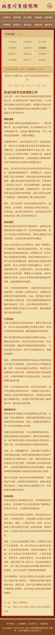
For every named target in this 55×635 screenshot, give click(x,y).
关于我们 (10, 624)
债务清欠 (27, 25)
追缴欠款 (27, 54)
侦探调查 (49, 17)
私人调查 (27, 17)
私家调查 (17, 17)
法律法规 (38, 25)
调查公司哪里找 (20, 602)
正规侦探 (38, 17)
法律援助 (22, 624)
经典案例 (42, 54)
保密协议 (44, 624)
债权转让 (49, 25)
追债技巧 (17, 25)
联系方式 (33, 624)
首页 (22, 69)
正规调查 (6, 25)
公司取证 (6, 17)
